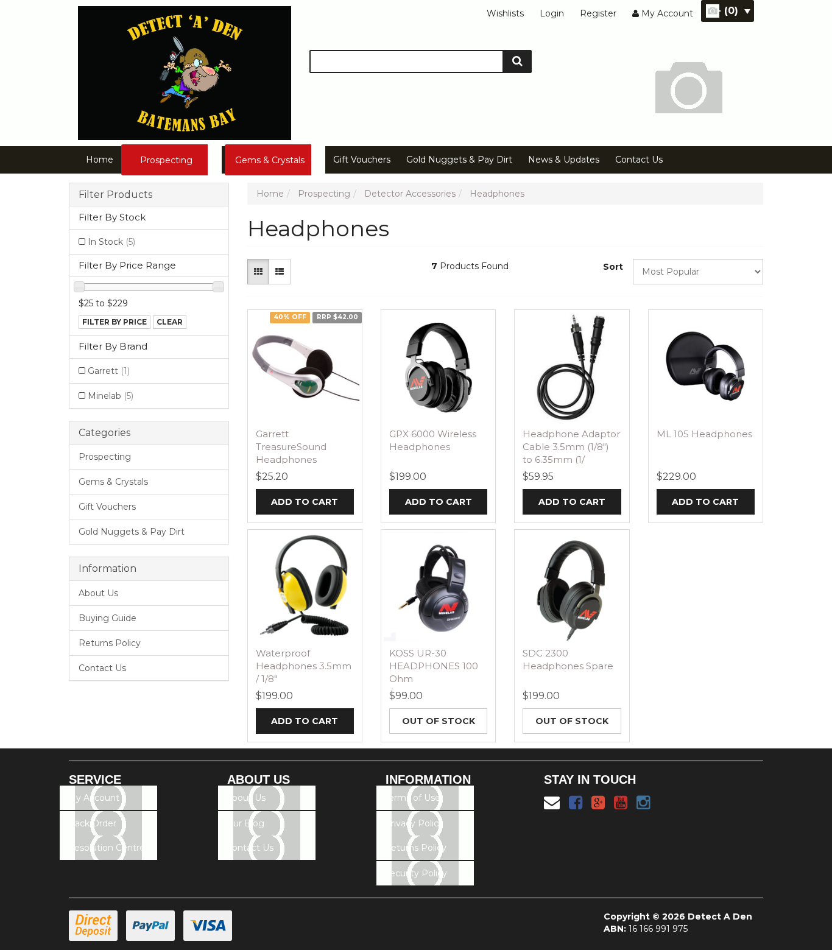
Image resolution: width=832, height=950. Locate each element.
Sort (613, 266)
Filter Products (115, 194)
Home (99, 159)
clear (170, 321)
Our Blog (245, 823)
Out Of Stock (438, 721)
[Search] (517, 61)
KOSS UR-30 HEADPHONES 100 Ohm (433, 665)
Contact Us (639, 159)
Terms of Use (412, 797)
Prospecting (166, 160)
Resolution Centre (106, 847)
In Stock (111, 241)
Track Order (92, 823)
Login (552, 13)
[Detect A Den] (184, 69)
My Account (93, 797)
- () (727, 10)
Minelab (110, 395)
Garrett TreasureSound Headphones (291, 446)
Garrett (109, 370)
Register (598, 13)
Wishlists (505, 13)
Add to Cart (304, 501)
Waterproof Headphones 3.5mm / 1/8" (303, 665)
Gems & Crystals (270, 160)
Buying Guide (107, 618)
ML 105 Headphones (704, 434)
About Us (98, 593)
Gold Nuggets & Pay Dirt (459, 159)
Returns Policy (110, 643)
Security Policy (415, 873)
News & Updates (563, 159)
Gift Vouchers (361, 159)
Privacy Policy (413, 823)
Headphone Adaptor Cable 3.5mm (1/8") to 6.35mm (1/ (571, 446)
